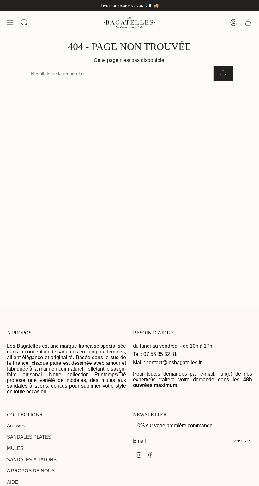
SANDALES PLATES (29, 436)
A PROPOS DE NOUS (31, 470)
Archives (16, 425)
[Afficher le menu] (10, 22)
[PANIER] (248, 22)
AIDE (12, 482)
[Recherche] (223, 73)
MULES (15, 448)
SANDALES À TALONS (32, 459)
